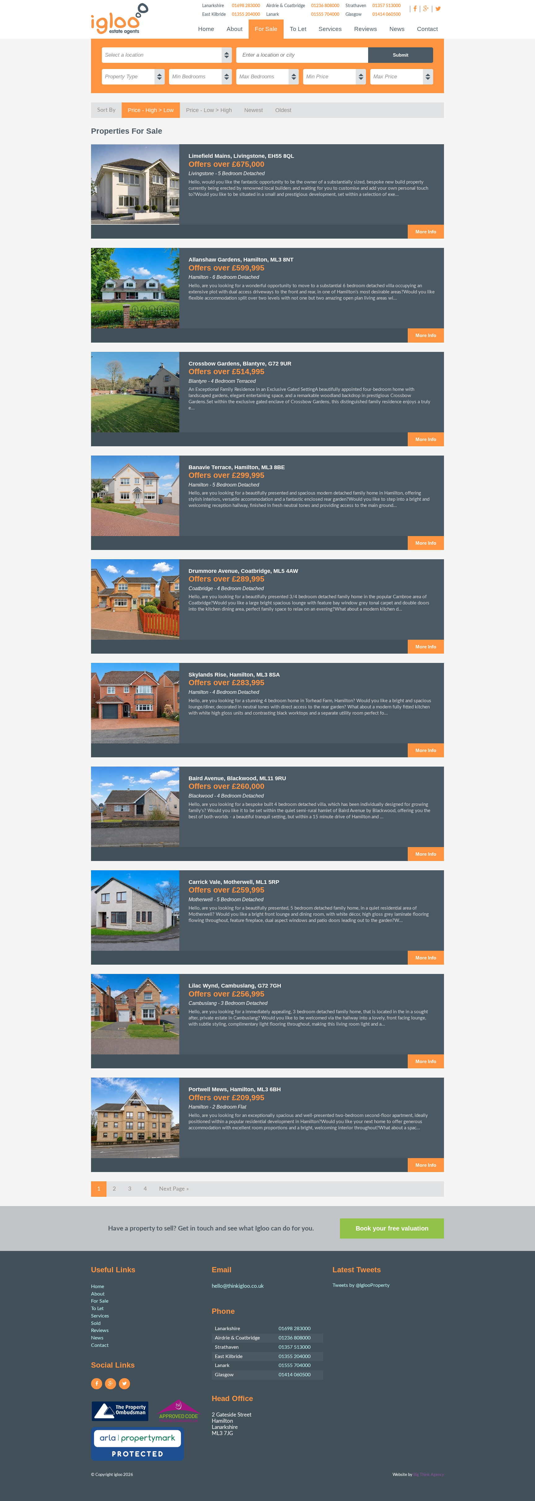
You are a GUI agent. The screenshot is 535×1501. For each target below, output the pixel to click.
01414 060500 (386, 14)
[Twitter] (438, 9)
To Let (298, 29)
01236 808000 (325, 6)
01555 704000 (325, 14)
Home (206, 29)
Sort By (106, 110)
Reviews (365, 29)
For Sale (266, 29)
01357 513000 (386, 6)
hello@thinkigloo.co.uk (238, 1286)
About (234, 29)
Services (330, 29)
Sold (96, 1323)
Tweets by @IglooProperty (361, 1285)
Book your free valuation (392, 1228)
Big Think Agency (428, 1475)
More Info (425, 231)
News (397, 29)
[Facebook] (415, 9)
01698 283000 (246, 6)
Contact (427, 29)
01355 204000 (246, 14)
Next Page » (174, 1189)
